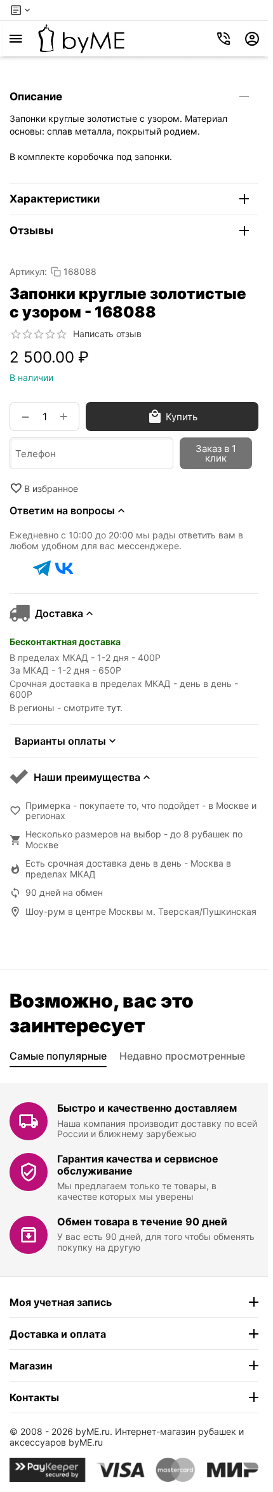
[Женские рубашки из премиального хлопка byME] (81, 39)
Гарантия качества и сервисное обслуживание (137, 1164)
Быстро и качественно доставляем (147, 1108)
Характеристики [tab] (55, 198)
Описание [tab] (36, 96)
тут (113, 707)
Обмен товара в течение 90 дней (142, 1221)
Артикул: (28, 271)
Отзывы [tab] (31, 230)
